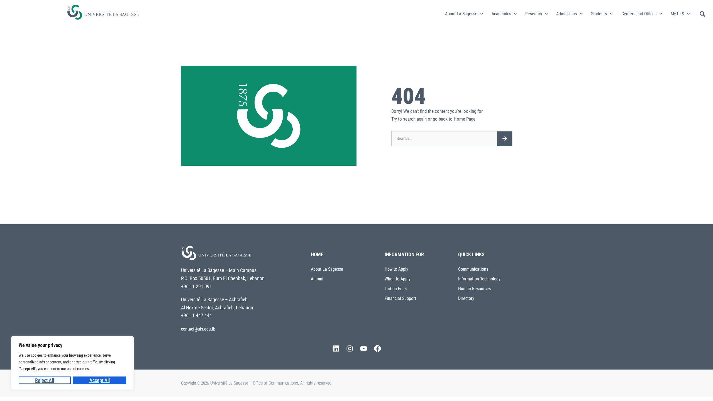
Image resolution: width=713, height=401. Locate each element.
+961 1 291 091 (196, 286)
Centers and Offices (638, 13)
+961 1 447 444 (196, 315)
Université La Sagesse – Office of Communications (254, 383)
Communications (473, 269)
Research (533, 13)
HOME (317, 254)
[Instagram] (349, 349)
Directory (466, 298)
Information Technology (479, 279)
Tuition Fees (396, 288)
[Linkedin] (336, 349)
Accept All (99, 380)
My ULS (677, 13)
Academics (501, 13)
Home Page (464, 119)
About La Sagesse (461, 13)
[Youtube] (363, 349)
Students (599, 13)
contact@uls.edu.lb (198, 329)
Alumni (317, 279)
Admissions (566, 13)
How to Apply (396, 269)
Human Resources (474, 288)
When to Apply (398, 279)
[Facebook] (377, 349)
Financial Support (400, 298)
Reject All (44, 380)
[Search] (504, 138)
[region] (72, 363)
